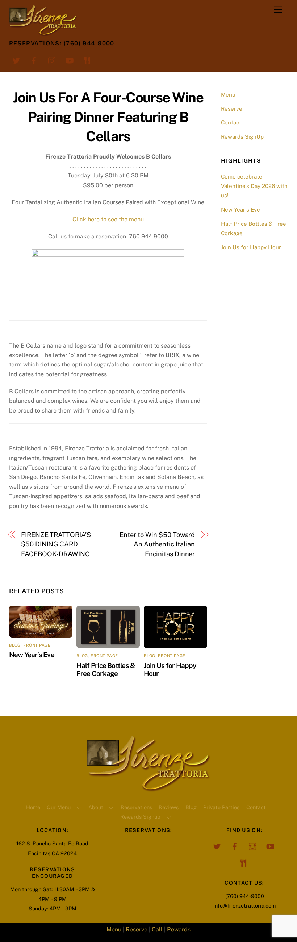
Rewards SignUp (242, 137)
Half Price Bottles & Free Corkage (105, 669)
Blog (191, 807)
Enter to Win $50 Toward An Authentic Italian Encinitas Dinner (157, 544)
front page (37, 645)
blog (15, 645)
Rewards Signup (140, 817)
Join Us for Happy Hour (251, 247)
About (95, 807)
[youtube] (69, 60)
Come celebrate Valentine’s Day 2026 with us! (254, 186)
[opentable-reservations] (87, 60)
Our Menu (59, 807)
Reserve (231, 109)
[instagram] (52, 60)
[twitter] (16, 60)
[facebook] (34, 60)
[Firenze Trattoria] (148, 789)
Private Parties (221, 807)
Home (33, 807)
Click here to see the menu (108, 219)
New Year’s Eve (31, 655)
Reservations (136, 807)
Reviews (169, 807)
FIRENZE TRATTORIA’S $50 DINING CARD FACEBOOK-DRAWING (56, 544)
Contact (231, 122)
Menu (228, 94)
